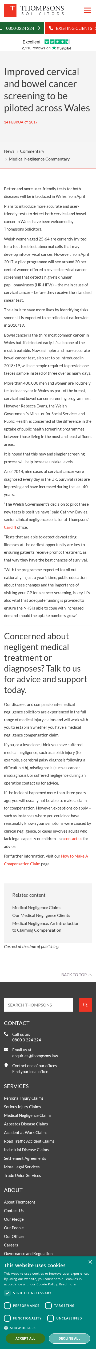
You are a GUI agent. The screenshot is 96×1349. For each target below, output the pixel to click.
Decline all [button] (69, 1338)
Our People (14, 1227)
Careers (11, 1244)
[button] (48, 1328)
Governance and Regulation (28, 1253)
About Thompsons (19, 1201)
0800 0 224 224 (26, 1039)
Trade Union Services (22, 1175)
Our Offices (14, 1236)
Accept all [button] (25, 1338)
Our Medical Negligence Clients (41, 915)
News (9, 151)
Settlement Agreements (25, 1158)
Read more (67, 1284)
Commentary (32, 151)
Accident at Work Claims (25, 1132)
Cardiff (10, 527)
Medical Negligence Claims (36, 907)
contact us (73, 838)
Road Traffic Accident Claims (29, 1141)
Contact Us (14, 1210)
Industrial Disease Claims (26, 1149)
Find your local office (30, 1071)
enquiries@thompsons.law (35, 1055)
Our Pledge (14, 1219)
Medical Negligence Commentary (39, 158)
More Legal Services (22, 1166)
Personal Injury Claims (23, 1098)
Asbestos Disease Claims (26, 1123)
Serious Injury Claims (22, 1106)
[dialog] (48, 1302)
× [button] (90, 1262)
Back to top (74, 974)
